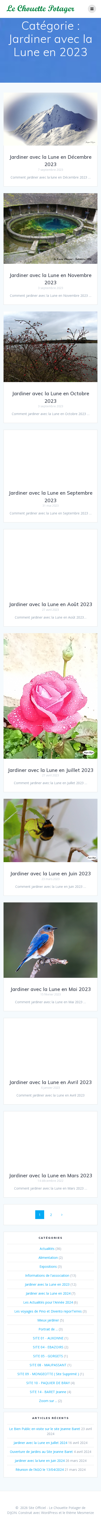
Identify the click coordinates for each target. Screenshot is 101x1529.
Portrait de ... (48, 1329)
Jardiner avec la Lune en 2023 (47, 1284)
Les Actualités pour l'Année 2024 (48, 1302)
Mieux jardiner (48, 1320)
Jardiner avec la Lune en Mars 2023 (50, 1175)
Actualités (47, 1248)
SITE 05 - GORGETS (48, 1356)
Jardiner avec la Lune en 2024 (48, 1293)
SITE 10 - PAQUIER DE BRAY (48, 1383)
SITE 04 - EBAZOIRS (48, 1347)
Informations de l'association (47, 1275)
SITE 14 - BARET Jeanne (48, 1392)
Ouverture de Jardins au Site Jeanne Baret (41, 1451)
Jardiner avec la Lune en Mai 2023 (50, 989)
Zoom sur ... (48, 1401)
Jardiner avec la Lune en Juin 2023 (50, 873)
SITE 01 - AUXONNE (48, 1338)
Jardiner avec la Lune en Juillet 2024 (40, 1442)
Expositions (48, 1266)
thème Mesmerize (80, 1512)
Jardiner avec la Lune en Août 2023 (50, 604)
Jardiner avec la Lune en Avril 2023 (50, 1082)
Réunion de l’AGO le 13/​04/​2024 (40, 1469)
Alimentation (48, 1257)
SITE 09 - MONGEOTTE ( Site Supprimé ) (48, 1374)
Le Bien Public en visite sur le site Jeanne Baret (44, 1429)
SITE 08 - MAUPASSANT (48, 1365)
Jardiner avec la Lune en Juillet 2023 (50, 770)
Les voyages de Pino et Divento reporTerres (48, 1311)
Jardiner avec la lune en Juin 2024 (40, 1460)
